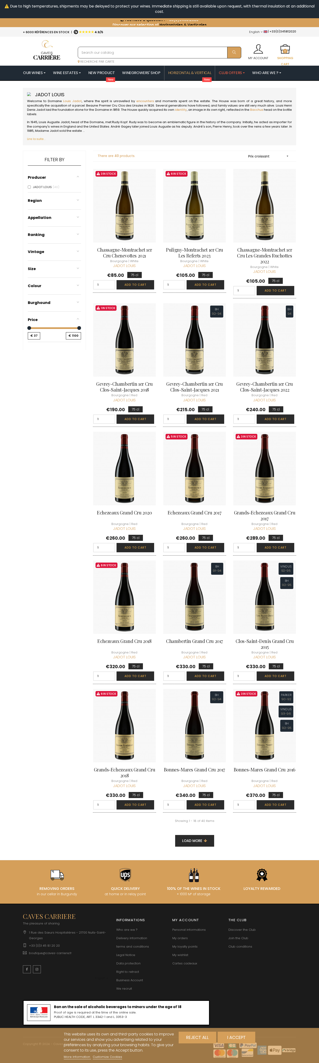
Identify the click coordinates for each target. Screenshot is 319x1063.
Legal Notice (125, 955)
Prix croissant (268, 156)
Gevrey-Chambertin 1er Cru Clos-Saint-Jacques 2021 (194, 387)
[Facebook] (27, 969)
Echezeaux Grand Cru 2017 (194, 512)
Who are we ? (127, 929)
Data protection (128, 963)
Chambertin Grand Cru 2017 (194, 641)
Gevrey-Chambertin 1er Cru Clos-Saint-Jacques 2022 (264, 387)
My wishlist (180, 955)
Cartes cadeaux (184, 963)
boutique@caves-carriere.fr (50, 953)
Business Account (129, 980)
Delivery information (131, 938)
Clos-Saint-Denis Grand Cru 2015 (265, 644)
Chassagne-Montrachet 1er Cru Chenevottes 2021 (124, 252)
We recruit (124, 988)
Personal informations (189, 929)
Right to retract (127, 972)
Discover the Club (242, 929)
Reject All (197, 1037)
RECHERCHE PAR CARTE (96, 61)
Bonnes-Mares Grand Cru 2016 (264, 769)
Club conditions (240, 946)
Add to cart (135, 285)
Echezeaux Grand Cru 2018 (124, 641)
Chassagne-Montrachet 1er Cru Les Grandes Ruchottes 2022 (264, 255)
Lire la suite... (36, 139)
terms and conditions (132, 946)
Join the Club (238, 938)
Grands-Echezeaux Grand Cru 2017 (264, 515)
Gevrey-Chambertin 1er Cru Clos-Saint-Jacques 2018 (124, 387)
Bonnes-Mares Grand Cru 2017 (194, 769)
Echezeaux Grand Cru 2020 (124, 512)
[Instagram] (37, 969)
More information (77, 1057)
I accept (236, 1037)
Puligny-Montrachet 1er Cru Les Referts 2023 (194, 252)
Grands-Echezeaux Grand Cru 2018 (124, 772)
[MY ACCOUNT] (258, 47)
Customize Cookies (107, 1057)
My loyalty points (185, 946)
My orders (180, 938)
